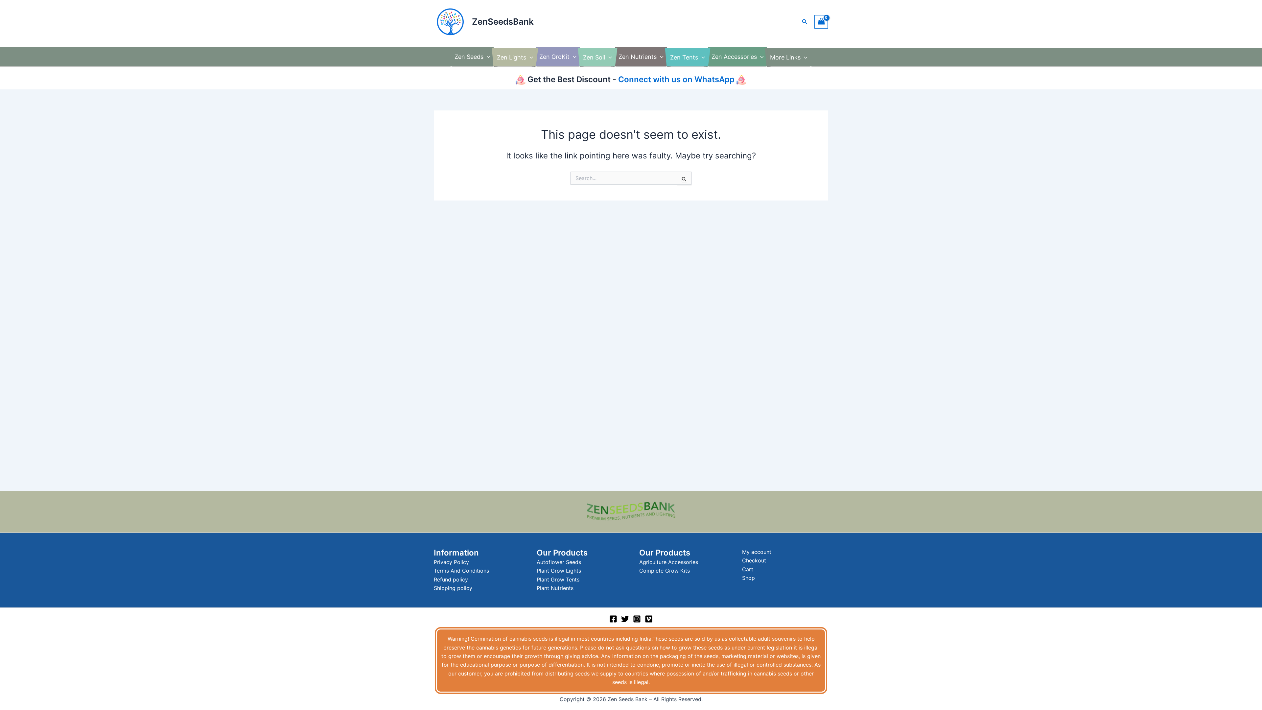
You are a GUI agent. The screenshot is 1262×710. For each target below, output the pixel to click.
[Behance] (649, 619)
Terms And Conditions (461, 570)
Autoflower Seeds (559, 562)
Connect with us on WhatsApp (675, 79)
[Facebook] (613, 619)
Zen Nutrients (638, 56)
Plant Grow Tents (558, 579)
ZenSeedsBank (503, 21)
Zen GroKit (554, 56)
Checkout (754, 560)
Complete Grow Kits (664, 570)
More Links (785, 57)
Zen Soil (594, 57)
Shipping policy (453, 588)
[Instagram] (637, 619)
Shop (748, 578)
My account (756, 552)
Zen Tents (684, 57)
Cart (747, 569)
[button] (805, 22)
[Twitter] (625, 619)
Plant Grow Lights (559, 570)
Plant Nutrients (555, 588)
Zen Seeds (469, 56)
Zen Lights (511, 57)
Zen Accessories (734, 56)
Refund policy (451, 579)
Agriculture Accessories (668, 562)
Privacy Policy (451, 562)
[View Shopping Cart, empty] (821, 21)
